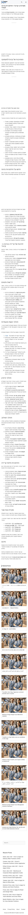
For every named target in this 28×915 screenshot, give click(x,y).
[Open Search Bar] (21, 2)
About (17, 909)
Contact (23, 909)
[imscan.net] (4, 2)
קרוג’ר (6, 335)
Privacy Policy (11, 909)
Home (4, 909)
